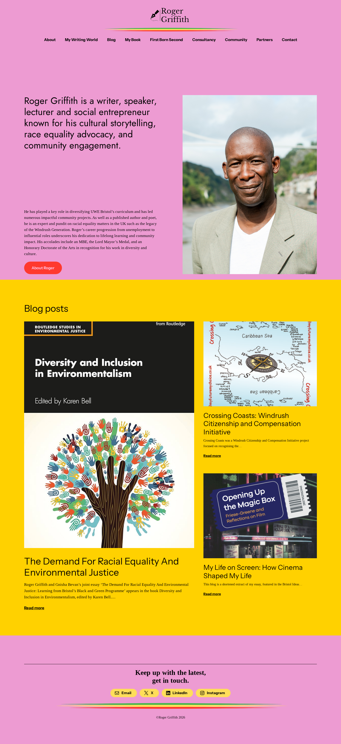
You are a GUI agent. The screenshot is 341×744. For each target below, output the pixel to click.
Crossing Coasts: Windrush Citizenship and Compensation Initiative (252, 423)
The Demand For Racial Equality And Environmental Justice (101, 567)
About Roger (43, 268)
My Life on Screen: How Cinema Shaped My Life (253, 571)
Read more (34, 608)
